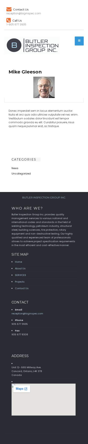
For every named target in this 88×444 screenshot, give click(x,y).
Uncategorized (21, 173)
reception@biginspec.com (27, 313)
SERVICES (20, 275)
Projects (20, 281)
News (15, 168)
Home (18, 262)
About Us (20, 268)
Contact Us (20, 9)
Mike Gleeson (25, 72)
